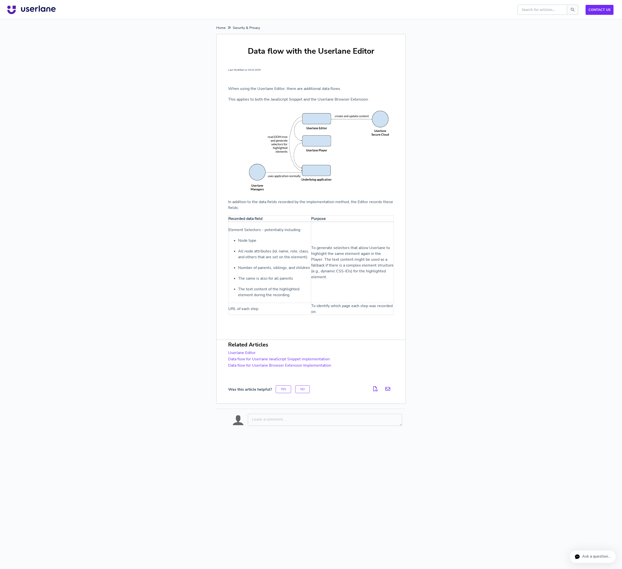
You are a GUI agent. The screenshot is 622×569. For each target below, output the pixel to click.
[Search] (572, 10)
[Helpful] (283, 389)
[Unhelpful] (302, 389)
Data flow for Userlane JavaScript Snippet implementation (279, 359)
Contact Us (599, 10)
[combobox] (543, 10)
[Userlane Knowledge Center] (31, 9)
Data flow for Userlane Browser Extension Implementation (279, 365)
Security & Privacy (246, 28)
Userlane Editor (242, 352)
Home (220, 28)
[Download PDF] (375, 389)
